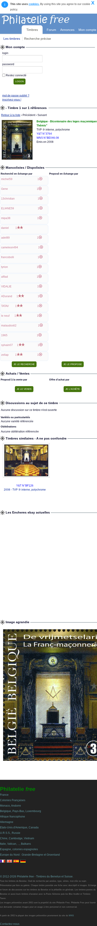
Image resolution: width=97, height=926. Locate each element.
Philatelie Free (46, 19)
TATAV (5, 306)
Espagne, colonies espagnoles (19, 849)
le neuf (5, 315)
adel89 (5, 237)
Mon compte (87, 30)
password (8, 64)
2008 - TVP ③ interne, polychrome (25, 489)
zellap (5, 354)
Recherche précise (37, 38)
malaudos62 (8, 325)
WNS (71, 915)
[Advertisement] (48, 565)
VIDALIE (6, 286)
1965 (4, 335)
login (5, 53)
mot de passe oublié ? (15, 95)
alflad (4, 276)
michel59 (6, 179)
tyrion (4, 267)
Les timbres (11, 38)
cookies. (34, 4)
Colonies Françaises (12, 800)
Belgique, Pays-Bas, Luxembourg (20, 811)
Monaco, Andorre (10, 805)
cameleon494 (9, 247)
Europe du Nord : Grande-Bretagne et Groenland (30, 854)
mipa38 (5, 218)
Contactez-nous (9, 924)
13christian (8, 198)
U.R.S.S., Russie (10, 833)
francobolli (7, 257)
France (4, 794)
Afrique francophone (12, 816)
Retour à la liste (10, 115)
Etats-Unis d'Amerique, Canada (19, 827)
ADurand (6, 296)
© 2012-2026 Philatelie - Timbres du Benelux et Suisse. (36, 876)
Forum (51, 30)
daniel (5, 228)
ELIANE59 (7, 208)
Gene (4, 188)
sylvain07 (7, 345)
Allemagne (6, 822)
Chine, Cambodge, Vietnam (17, 838)
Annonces (67, 30)
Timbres (32, 30)
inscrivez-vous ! (11, 99)
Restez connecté (16, 75)
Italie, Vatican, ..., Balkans (15, 843)
